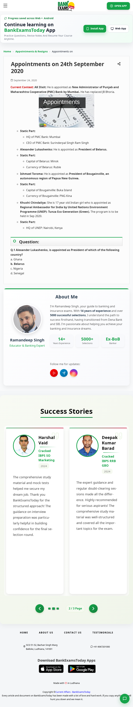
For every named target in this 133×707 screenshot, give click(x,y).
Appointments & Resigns (31, 51)
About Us (46, 632)
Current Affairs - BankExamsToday (72, 691)
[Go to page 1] (39, 608)
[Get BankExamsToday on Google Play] (82, 669)
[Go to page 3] (57, 609)
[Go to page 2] (53, 608)
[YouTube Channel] (54, 373)
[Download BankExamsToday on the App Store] (51, 669)
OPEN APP (120, 5)
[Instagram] (74, 373)
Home (7, 51)
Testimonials (102, 632)
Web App (120, 28)
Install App (97, 28)
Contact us (73, 632)
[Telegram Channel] (64, 373)
